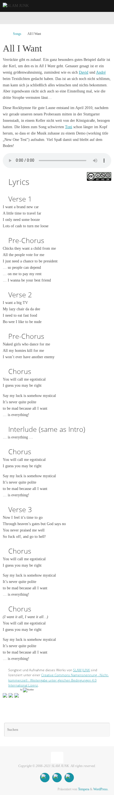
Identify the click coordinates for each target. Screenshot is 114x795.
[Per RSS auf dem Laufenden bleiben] (69, 777)
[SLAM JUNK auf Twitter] (57, 777)
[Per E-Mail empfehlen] (16, 695)
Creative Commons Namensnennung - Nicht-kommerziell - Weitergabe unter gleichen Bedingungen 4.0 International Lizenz (58, 680)
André (101, 72)
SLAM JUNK (81, 670)
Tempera (83, 789)
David (83, 72)
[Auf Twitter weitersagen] (11, 695)
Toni (68, 127)
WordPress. (100, 789)
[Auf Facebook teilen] (5, 695)
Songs (17, 34)
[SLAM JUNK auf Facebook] (45, 777)
